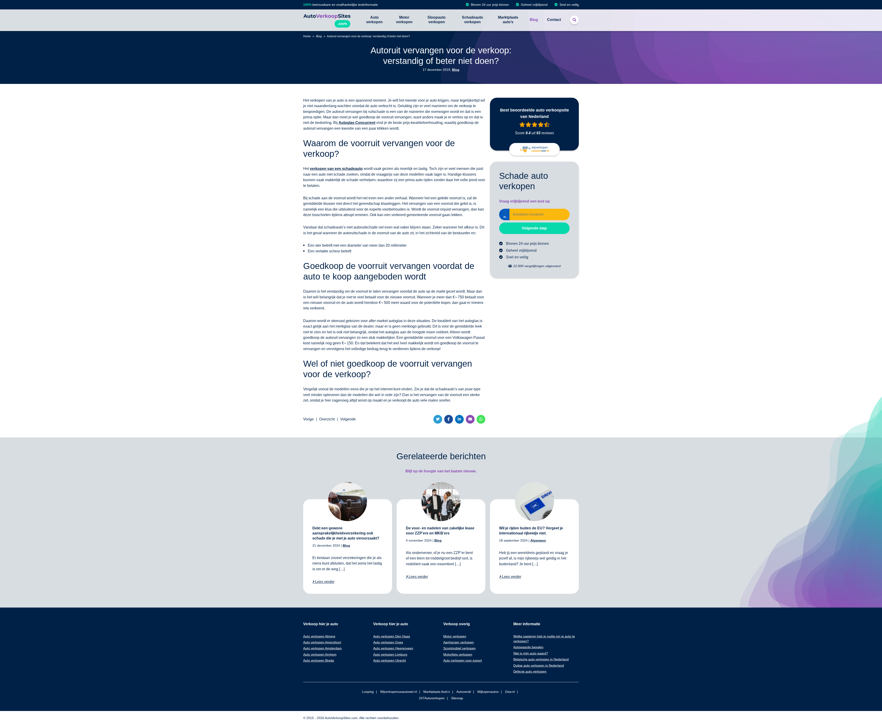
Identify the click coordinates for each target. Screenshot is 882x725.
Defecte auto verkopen (529, 671)
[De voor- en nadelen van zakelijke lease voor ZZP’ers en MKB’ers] (441, 501)
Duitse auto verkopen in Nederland (538, 665)
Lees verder (324, 582)
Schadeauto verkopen (472, 19)
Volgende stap (534, 228)
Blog (534, 20)
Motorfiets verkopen (457, 654)
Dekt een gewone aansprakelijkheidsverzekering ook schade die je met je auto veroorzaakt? (345, 533)
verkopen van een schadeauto (336, 169)
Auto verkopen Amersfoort (322, 642)
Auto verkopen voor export (462, 660)
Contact (554, 20)
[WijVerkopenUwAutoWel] (534, 149)
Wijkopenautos (488, 692)
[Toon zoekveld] (574, 20)
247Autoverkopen (432, 698)
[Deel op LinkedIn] (459, 419)
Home (307, 36)
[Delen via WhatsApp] (481, 419)
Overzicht (327, 419)
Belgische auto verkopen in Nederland (541, 659)
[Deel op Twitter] (437, 419)
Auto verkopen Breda (318, 660)
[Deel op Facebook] (448, 419)
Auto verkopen (374, 19)
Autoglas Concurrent (357, 123)
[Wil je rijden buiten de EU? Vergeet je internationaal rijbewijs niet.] (534, 501)
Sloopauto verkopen (436, 19)
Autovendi (463, 692)
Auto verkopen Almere (319, 636)
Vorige (308, 419)
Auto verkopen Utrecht (389, 660)
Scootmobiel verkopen (459, 648)
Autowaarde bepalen (528, 647)
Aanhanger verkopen (458, 642)
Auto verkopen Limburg (390, 654)
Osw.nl (510, 692)
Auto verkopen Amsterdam (322, 648)
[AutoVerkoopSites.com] (327, 20)
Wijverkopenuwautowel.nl (398, 692)
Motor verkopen (404, 19)
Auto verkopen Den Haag (391, 636)
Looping (368, 692)
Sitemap (457, 698)
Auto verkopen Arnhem (319, 654)
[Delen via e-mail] (470, 419)
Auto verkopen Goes (388, 642)
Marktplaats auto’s (508, 19)
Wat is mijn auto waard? (530, 653)
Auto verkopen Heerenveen (393, 648)
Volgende (348, 419)
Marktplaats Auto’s (436, 692)
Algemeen (538, 540)
